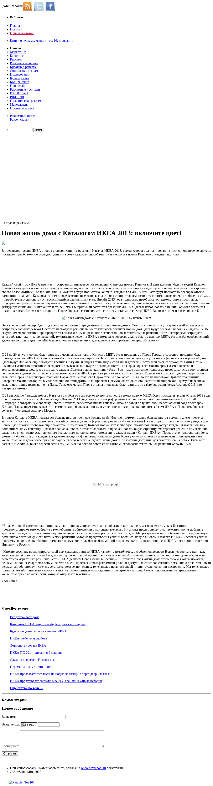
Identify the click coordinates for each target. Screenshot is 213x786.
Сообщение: (11, 746)
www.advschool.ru (93, 768)
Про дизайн (18, 85)
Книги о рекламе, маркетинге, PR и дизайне (41, 40)
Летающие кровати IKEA (28, 645)
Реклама (16, 59)
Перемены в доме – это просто (31, 666)
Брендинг (17, 55)
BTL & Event (19, 93)
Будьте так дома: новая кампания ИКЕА (38, 631)
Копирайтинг (19, 82)
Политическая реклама (26, 100)
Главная (15, 25)
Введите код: (11, 724)
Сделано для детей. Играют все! (33, 659)
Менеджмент (19, 104)
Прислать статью (22, 33)
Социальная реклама (24, 70)
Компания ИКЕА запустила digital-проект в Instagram (47, 624)
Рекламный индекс (23, 116)
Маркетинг (18, 52)
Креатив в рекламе (23, 67)
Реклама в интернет (24, 63)
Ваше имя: (10, 716)
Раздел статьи (19, 119)
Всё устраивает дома (24, 617)
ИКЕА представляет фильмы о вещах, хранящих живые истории (56, 681)
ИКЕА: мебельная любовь (28, 638)
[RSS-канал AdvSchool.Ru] (28, 6)
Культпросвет (19, 78)
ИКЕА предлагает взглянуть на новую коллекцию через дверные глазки (61, 674)
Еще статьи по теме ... (26, 688)
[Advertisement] (26, 177)
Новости (16, 29)
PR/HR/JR (17, 97)
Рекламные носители (25, 89)
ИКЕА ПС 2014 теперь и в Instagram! (36, 652)
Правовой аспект (22, 108)
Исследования (20, 74)
